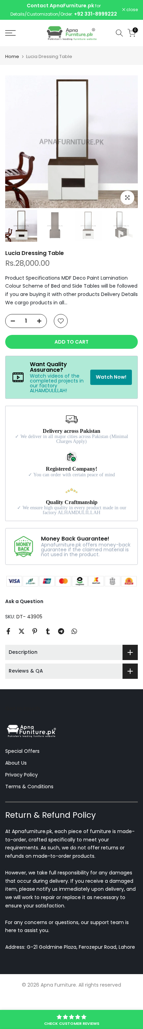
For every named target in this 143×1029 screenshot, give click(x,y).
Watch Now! (111, 377)
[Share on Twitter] (21, 631)
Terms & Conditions (29, 786)
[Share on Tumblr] (48, 631)
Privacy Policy (21, 775)
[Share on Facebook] (8, 631)
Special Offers (22, 751)
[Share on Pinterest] (35, 631)
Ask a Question (24, 601)
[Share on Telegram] (61, 631)
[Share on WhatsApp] (74, 631)
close (131, 10)
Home (12, 57)
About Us (16, 763)
